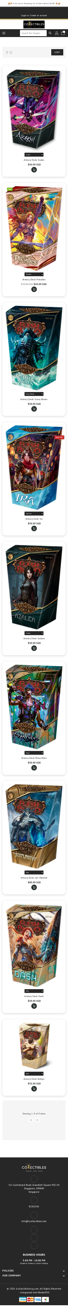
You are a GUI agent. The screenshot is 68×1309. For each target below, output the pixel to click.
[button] (42, 52)
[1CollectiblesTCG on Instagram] (40, 10)
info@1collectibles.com (34, 1221)
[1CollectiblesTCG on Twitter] (34, 10)
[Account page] (57, 33)
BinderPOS (43, 1292)
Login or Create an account (34, 15)
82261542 (34, 1206)
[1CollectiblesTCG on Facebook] (28, 10)
